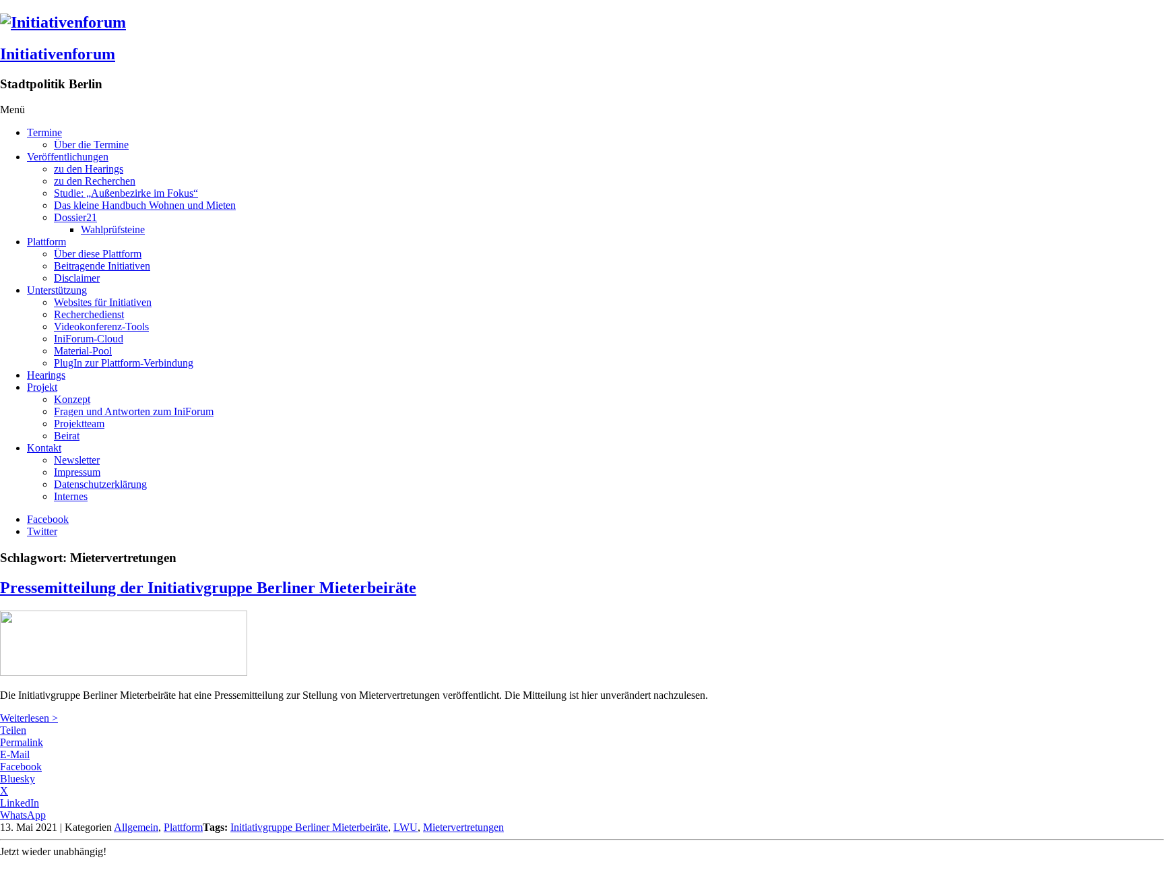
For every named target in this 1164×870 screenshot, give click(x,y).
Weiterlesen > (29, 718)
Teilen (13, 730)
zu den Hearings (88, 169)
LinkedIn (19, 803)
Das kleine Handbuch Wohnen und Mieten (145, 205)
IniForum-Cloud (88, 338)
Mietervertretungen (463, 827)
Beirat (66, 435)
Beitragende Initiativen (102, 266)
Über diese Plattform (97, 253)
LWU (405, 827)
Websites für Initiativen (103, 302)
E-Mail (15, 754)
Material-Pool (83, 350)
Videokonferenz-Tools (101, 326)
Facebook (48, 519)
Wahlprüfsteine (113, 229)
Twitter (42, 531)
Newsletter (77, 460)
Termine (44, 132)
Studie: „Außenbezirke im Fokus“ (126, 193)
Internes (71, 496)
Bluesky (17, 778)
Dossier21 (75, 217)
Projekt (42, 387)
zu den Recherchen (94, 181)
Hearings (46, 375)
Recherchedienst (89, 314)
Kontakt (44, 448)
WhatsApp (23, 815)
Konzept (72, 399)
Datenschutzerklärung (100, 484)
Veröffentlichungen (67, 156)
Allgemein (136, 827)
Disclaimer (77, 278)
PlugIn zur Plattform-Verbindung (123, 363)
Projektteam (79, 423)
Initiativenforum (57, 54)
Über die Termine (91, 144)
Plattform (46, 241)
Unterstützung (57, 290)
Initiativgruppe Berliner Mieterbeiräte (309, 827)
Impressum (77, 472)
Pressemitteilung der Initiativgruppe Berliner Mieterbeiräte (208, 587)
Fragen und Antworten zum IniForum (134, 411)
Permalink (21, 742)
